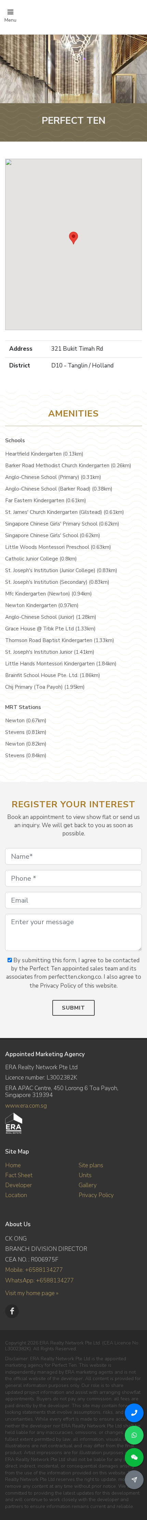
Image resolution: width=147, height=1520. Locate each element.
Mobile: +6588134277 (34, 1270)
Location (16, 1195)
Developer (18, 1185)
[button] (73, 238)
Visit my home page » (31, 1293)
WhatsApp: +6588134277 (39, 1280)
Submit (73, 1008)
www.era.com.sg (26, 1106)
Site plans (91, 1165)
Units (85, 1175)
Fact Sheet (18, 1175)
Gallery (88, 1185)
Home (13, 1165)
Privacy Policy (96, 1195)
